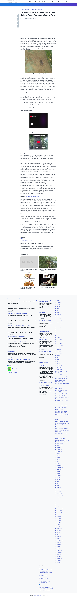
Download (24, 300)
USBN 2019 (42, 385)
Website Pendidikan (13, 1)
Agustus (58, 314)
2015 (58, 300)
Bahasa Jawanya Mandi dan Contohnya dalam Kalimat (19, 315)
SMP (50, 320)
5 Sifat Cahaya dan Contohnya (61, 403)
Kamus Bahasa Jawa (26, 325)
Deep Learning (61, 1)
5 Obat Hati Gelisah (59, 409)
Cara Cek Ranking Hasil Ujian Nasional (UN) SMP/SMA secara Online (46, 325)
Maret (58, 304)
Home (26, 1)
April (58, 306)
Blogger (47, 595)
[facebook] (18, 15)
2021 (58, 516)
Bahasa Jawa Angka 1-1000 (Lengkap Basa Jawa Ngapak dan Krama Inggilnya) (45, 334)
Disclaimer (54, 1)
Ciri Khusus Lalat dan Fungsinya (62, 374)
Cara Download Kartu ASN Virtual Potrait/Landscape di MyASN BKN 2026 (45, 581)
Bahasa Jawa (10, 306)
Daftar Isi (31, 1)
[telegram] (18, 22)
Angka (8, 336)
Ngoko (29, 306)
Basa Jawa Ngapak (17, 313)
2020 (58, 497)
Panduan (27, 349)
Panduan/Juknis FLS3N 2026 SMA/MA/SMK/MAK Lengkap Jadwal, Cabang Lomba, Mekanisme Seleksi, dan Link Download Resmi (21, 354)
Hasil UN (41, 320)
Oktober (59, 318)
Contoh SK (19, 300)
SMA (47, 320)
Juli (58, 312)
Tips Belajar (41, 365)
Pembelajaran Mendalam (44, 363)
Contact (41, 1)
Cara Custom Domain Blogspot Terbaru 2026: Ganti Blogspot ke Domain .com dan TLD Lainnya (46, 589)
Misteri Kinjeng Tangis (27, 240)
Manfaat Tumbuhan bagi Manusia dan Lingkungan (47, 270)
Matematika (41, 362)
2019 (58, 471)
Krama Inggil (24, 306)
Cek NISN (41, 310)
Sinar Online (15, 368)
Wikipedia (23, 238)
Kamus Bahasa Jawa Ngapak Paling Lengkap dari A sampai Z (21, 327)
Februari (58, 302)
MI (51, 382)
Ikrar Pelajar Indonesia (16, 341)
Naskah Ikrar (24, 341)
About (36, 1)
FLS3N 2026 (18, 349)
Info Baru (46, 310)
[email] (18, 26)
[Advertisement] (38, 28)
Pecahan (46, 362)
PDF (40, 384)
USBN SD (47, 385)
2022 (58, 532)
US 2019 (52, 384)
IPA (45, 351)
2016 (58, 324)
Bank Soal (41, 339)
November (59, 320)
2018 (58, 447)
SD (42, 384)
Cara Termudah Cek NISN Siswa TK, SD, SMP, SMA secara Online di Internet (45, 315)
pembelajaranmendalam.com (45, 569)
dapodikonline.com (43, 578)
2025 (58, 542)
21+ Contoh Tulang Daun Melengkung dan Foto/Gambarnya (21, 332)
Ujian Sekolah (42, 352)
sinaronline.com (42, 585)
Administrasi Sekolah (11, 300)
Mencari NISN (42, 312)
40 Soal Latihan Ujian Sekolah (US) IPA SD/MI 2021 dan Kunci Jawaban (46, 356)
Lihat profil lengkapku (13, 372)
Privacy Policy (47, 1)
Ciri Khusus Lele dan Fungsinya (32, 196)
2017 (58, 349)
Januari (58, 326)
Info (44, 320)
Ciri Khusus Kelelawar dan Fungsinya (47, 287)
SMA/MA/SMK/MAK (11, 351)
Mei (57, 308)
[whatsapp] (18, 19)
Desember (59, 322)
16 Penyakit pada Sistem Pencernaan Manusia (28, 270)
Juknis (23, 349)
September (59, 316)
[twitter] (18, 17)
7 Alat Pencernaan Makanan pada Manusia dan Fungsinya (27, 288)
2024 (58, 536)
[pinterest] (18, 24)
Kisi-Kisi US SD (47, 382)
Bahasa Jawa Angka (17, 306)
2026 (58, 556)
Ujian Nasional (42, 321)
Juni (58, 310)
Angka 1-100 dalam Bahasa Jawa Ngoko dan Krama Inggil (20, 338)
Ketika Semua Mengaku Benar (61, 421)
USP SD (45, 339)
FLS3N (13, 349)
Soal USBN (49, 351)
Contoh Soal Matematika (44, 360)
